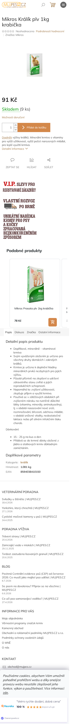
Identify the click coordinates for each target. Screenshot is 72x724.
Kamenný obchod (12, 628)
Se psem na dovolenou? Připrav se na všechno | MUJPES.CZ (31, 588)
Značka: (14, 35)
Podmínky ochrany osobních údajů (23, 637)
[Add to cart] (52, 322)
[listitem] (35, 293)
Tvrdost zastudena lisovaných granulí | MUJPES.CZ (32, 554)
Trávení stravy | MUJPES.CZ (18, 536)
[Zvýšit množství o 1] (15, 125)
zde (5, 692)
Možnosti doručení (13, 117)
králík (24, 462)
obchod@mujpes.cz (19, 666)
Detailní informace (13, 148)
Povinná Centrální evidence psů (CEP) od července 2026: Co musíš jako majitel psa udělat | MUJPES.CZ (33, 575)
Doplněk (7, 137)
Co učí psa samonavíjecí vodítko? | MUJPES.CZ (30, 598)
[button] (6, 293)
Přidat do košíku (36, 127)
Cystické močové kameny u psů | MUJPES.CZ (29, 516)
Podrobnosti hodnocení (50, 31)
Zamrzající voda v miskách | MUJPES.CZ (26, 545)
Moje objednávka (12, 618)
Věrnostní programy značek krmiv (22, 623)
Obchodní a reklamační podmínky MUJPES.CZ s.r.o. (33, 633)
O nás (5, 647)
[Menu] (63, 5)
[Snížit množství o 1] (15, 129)
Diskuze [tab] (19, 332)
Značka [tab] (31, 332)
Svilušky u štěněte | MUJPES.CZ (21, 499)
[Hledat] (43, 5)
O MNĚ (6, 642)
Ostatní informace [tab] (49, 332)
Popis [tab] (8, 332)
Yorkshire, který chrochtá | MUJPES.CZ (25, 508)
